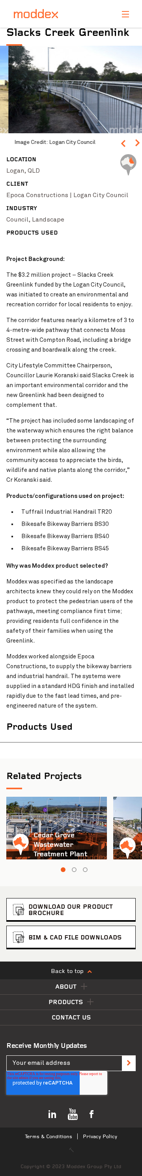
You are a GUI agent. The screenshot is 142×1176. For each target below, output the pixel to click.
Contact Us (71, 1018)
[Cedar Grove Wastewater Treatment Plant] (56, 828)
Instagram (52, 1114)
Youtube (73, 1114)
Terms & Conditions (48, 1137)
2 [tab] (74, 869)
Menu (125, 14)
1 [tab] (63, 869)
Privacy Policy (100, 1137)
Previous (123, 145)
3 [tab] (85, 869)
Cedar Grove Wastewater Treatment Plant (60, 845)
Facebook (91, 1114)
